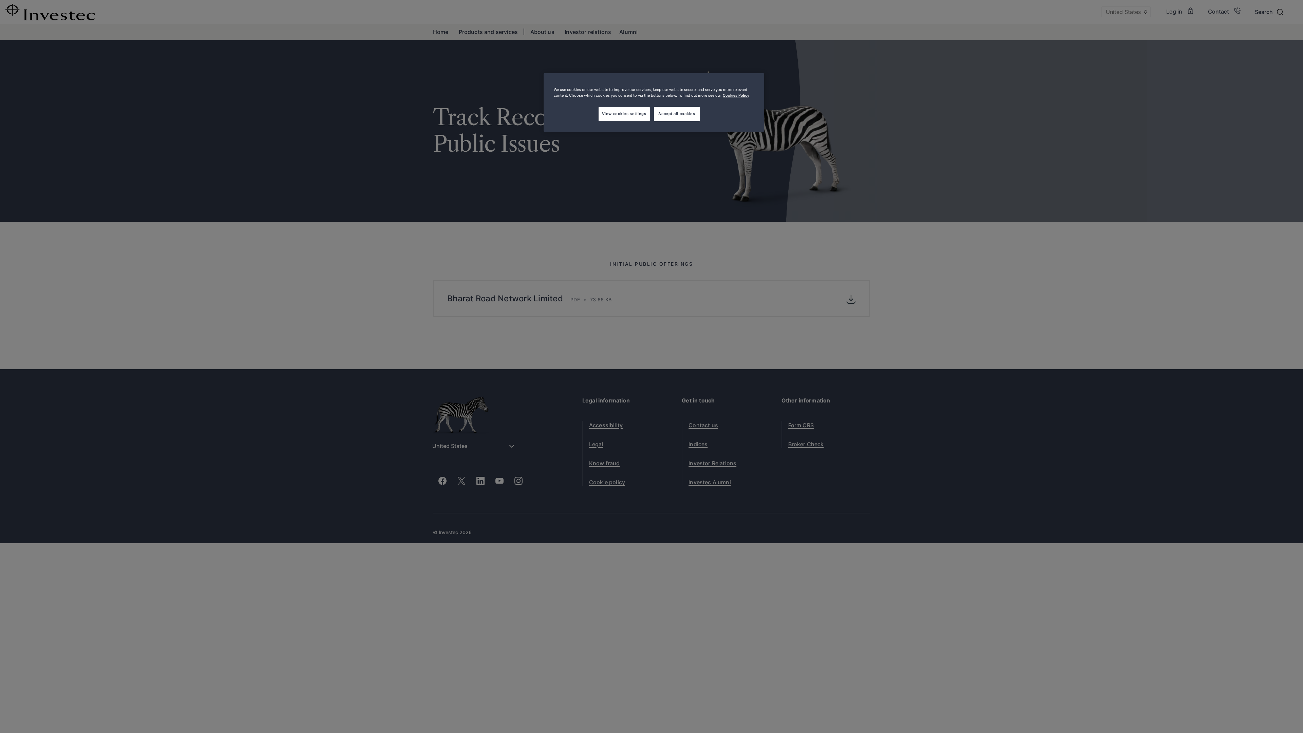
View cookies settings (624, 113)
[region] (654, 102)
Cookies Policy (736, 95)
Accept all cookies (676, 113)
